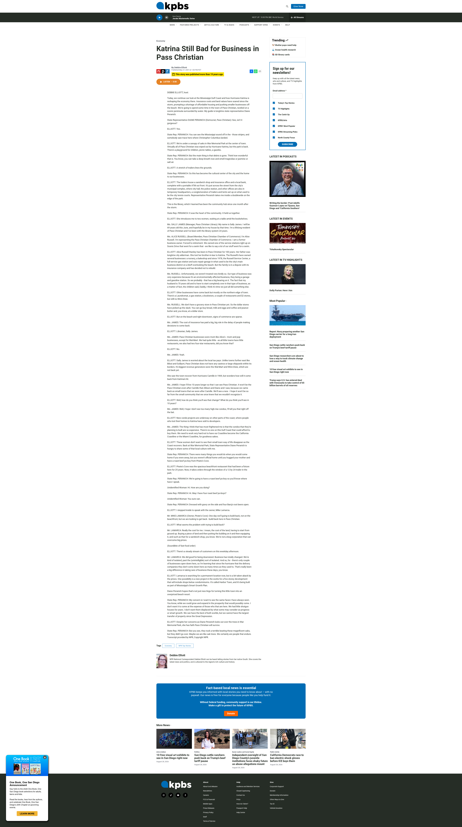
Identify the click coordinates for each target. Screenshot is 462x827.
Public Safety (274, 752)
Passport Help (241, 808)
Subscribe (287, 144)
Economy (160, 41)
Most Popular (277, 300)
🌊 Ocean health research (284, 50)
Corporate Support (277, 786)
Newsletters (207, 791)
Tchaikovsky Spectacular (282, 249)
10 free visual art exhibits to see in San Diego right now (286, 370)
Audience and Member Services (248, 786)
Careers (206, 795)
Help (287, 25)
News (172, 25)
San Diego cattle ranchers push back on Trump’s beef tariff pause (287, 346)
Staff (205, 817)
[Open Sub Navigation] (177, 25)
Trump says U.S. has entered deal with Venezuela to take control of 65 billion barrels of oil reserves (287, 383)
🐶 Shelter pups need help (284, 45)
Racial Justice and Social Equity (243, 752)
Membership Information (279, 795)
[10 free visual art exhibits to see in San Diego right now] (174, 739)
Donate (231, 713)
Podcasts (244, 25)
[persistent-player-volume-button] (167, 17)
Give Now (298, 6)
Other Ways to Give (277, 799)
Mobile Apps (207, 804)
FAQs (238, 799)
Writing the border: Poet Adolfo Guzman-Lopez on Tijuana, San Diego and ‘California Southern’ (285, 206)
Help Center (240, 812)
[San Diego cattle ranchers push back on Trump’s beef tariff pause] (212, 739)
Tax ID (272, 804)
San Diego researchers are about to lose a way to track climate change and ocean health (287, 358)
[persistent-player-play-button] (159, 17)
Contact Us (240, 795)
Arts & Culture (211, 25)
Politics (196, 752)
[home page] (172, 6)
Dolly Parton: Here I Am (281, 290)
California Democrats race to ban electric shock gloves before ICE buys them (287, 758)
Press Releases (208, 808)
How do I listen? (242, 804)
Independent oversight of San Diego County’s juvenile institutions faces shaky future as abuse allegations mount (250, 760)
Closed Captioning (243, 791)
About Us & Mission (210, 786)
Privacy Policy (208, 812)
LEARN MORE (27, 813)
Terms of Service (209, 821)
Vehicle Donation (276, 808)
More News (163, 725)
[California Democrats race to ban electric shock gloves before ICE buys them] (288, 739)
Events (276, 25)
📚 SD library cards (281, 54)
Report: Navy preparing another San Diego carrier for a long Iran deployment (287, 334)
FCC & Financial (209, 799)
